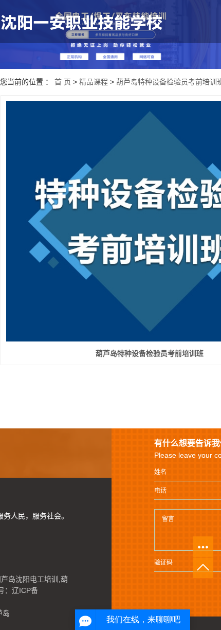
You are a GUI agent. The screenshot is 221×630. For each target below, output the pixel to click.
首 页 (62, 82)
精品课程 (93, 82)
